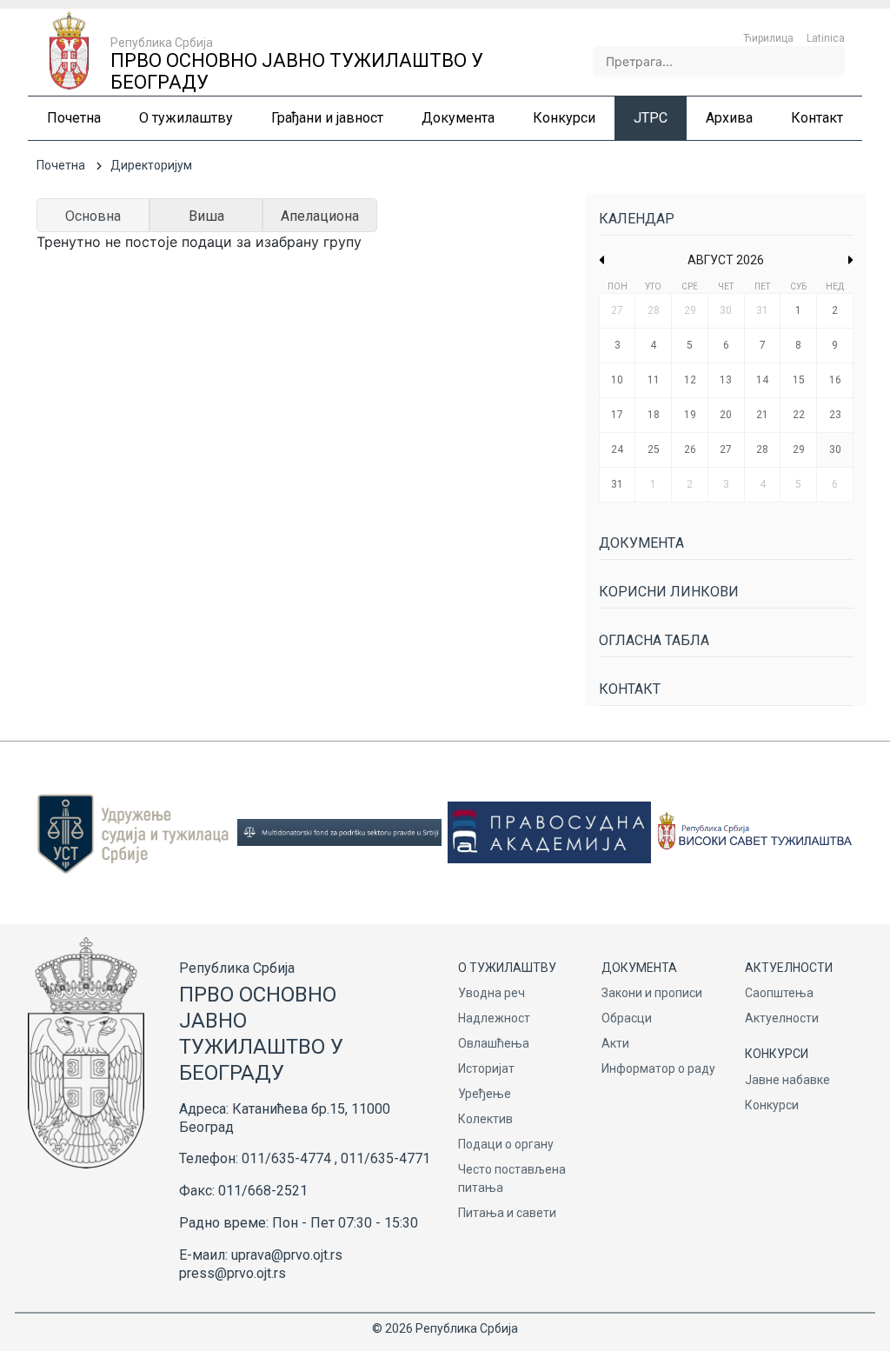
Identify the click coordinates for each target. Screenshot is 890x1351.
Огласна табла (654, 640)
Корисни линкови (669, 591)
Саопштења (779, 993)
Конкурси (772, 1105)
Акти (615, 1043)
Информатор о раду (658, 1068)
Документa (641, 543)
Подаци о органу (506, 1144)
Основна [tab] (93, 216)
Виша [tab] (206, 216)
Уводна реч (491, 993)
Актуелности (782, 1018)
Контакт (630, 689)
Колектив (485, 1119)
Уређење (484, 1094)
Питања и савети (507, 1213)
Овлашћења (493, 1043)
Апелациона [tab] (320, 216)
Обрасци (626, 1018)
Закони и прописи (651, 993)
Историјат (486, 1068)
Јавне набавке (787, 1080)
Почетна (61, 165)
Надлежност (494, 1018)
